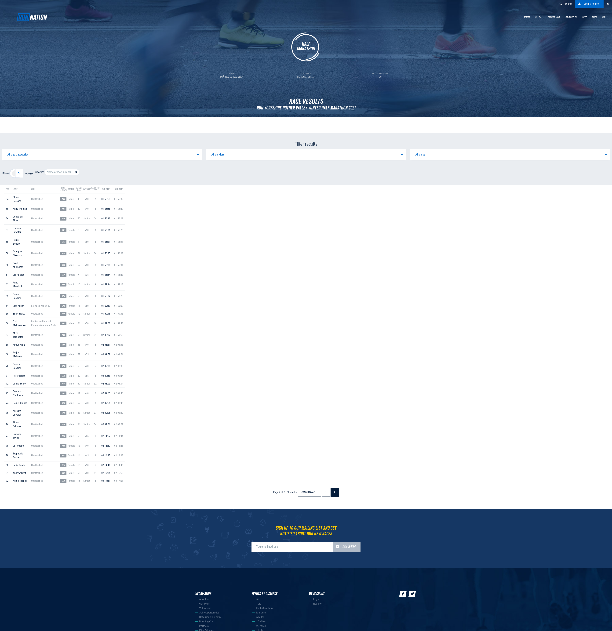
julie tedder (19, 465)
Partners (204, 625)
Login (316, 599)
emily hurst (19, 313)
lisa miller (18, 305)
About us (204, 599)
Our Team (204, 603)
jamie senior (19, 383)
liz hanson (18, 274)
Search (568, 3)
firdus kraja (19, 344)
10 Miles (261, 621)
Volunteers (205, 608)
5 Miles (260, 617)
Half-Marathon (264, 608)
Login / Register (592, 3)
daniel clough (20, 403)
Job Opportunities (209, 612)
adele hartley (20, 480)
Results (539, 16)
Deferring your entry (210, 617)
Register (317, 603)
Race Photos (571, 16)
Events (527, 16)
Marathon (261, 612)
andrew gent (19, 473)
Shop (584, 16)
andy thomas (20, 208)
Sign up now (349, 547)
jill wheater (19, 445)
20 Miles (261, 625)
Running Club (554, 16)
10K (258, 603)
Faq (603, 16)
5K (257, 599)
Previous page (309, 492)
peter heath (19, 375)
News (594, 16)
